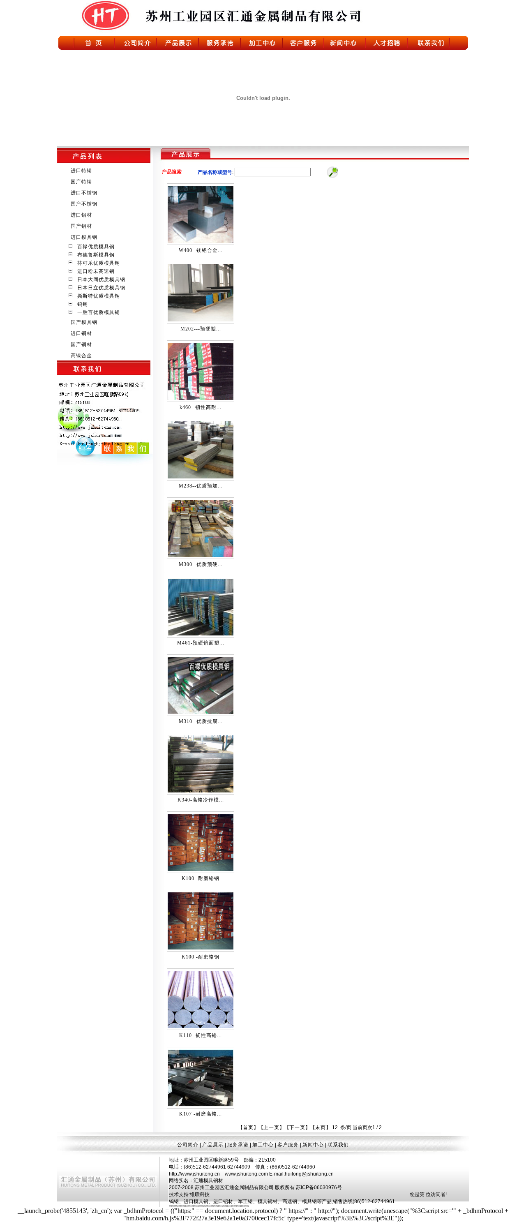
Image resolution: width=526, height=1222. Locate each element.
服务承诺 (238, 1145)
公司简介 (187, 1145)
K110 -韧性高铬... (200, 1035)
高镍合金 (80, 355)
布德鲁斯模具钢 (94, 255)
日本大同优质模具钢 (99, 279)
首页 (248, 1127)
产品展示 (213, 1145)
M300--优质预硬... (201, 564)
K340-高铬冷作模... (201, 800)
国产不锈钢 (83, 204)
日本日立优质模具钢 (99, 288)
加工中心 (263, 1145)
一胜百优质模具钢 (97, 312)
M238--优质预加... (201, 486)
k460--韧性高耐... (200, 407)
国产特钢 (80, 182)
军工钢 (245, 1201)
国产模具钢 (83, 322)
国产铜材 (80, 344)
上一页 (271, 1127)
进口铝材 (80, 215)
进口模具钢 (83, 237)
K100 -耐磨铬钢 (200, 878)
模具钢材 (267, 1201)
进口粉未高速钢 (94, 271)
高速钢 (289, 1201)
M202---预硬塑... (200, 329)
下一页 (297, 1127)
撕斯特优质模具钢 (97, 296)
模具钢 (309, 1201)
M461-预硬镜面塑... (200, 643)
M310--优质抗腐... (201, 721)
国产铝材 (80, 226)
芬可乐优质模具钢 (97, 263)
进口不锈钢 (83, 193)
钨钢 (81, 304)
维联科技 (200, 1194)
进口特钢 (80, 170)
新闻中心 (313, 1145)
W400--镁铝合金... (201, 250)
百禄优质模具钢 (94, 246)
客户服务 (288, 1145)
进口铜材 (80, 333)
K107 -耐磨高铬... (200, 1114)
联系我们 (338, 1145)
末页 (320, 1127)
